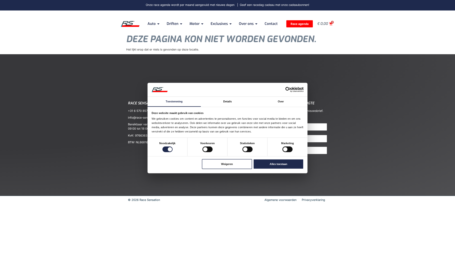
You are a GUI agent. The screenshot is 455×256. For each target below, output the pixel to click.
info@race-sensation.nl (143, 117)
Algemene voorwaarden (281, 200)
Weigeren (227, 163)
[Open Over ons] (256, 23)
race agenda (162, 5)
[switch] (207, 149)
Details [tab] (227, 101)
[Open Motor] (202, 23)
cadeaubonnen (298, 5)
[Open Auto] (158, 23)
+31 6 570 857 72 (140, 111)
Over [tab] (281, 101)
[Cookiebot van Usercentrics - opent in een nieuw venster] (288, 89)
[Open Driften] (181, 23)
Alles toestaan (278, 163)
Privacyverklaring (313, 200)
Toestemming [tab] (174, 101)
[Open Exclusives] (230, 23)
